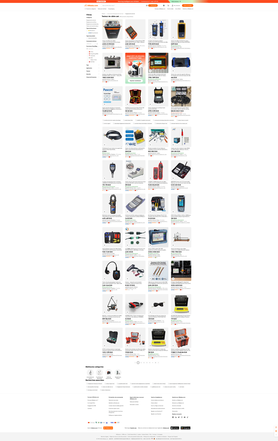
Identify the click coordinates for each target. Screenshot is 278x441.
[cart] (168, 5)
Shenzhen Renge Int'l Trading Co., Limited (180, 222)
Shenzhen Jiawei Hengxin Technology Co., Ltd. (135, 323)
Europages (160, 434)
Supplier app (133, 428)
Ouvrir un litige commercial (157, 405)
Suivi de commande (176, 405)
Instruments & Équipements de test (115, 13)
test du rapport (107, 123)
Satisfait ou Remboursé (114, 403)
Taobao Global (145, 434)
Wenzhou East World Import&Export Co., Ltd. (135, 189)
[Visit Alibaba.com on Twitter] (179, 417)
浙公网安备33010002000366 (162, 438)
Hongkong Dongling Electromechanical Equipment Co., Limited (181, 115)
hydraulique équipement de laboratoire (123, 123)
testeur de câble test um (108, 386)
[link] (276, 427)
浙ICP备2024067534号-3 (176, 438)
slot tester (182, 386)
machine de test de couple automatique (112, 120)
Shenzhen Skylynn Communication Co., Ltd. (135, 222)
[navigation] (93, 188)
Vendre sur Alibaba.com (177, 400)
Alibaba (103, 13)
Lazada (139, 434)
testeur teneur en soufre (183, 120)
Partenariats (175, 411)
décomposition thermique (93, 386)
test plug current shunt (92, 390)
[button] (147, 5)
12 (155, 362)
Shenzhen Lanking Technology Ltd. (110, 80)
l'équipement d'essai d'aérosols (123, 386)
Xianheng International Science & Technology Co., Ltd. (135, 114)
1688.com (124, 434)
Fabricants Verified (134, 401)
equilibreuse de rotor (156, 386)
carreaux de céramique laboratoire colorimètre (164, 120)
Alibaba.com (166, 428)
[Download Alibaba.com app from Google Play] (185, 428)
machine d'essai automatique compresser (143, 123)
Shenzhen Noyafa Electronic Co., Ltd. (110, 254)
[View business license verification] (152, 439)
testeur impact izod (110, 383)
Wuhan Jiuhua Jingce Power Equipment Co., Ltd (158, 81)
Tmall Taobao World (132, 434)
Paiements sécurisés (113, 400)
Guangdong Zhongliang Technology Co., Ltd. (112, 114)
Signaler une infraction (156, 414)
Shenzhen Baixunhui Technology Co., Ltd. (157, 47)
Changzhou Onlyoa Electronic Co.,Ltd (179, 188)
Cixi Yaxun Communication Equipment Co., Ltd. (158, 221)
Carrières (90, 408)
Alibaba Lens (94, 428)
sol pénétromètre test (122, 383)
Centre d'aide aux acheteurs (157, 400)
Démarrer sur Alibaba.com (178, 403)
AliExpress (118, 434)
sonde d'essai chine (129, 120)
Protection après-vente (114, 408)
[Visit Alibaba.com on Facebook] (173, 417)
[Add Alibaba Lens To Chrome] (108, 428)
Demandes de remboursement (158, 408)
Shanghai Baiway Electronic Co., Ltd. (110, 155)
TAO (150, 434)
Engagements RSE (92, 405)
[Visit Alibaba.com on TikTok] (187, 417)
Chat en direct (154, 403)
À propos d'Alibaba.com (93, 397)
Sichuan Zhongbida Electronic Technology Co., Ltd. (181, 48)
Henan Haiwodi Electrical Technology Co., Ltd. (181, 80)
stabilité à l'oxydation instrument (143, 120)
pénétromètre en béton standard (141, 386)
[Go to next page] (158, 362)
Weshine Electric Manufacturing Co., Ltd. (111, 321)
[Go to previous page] (135, 362)
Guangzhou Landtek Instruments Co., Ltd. (111, 189)
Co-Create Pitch (91, 403)
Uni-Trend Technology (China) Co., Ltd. (156, 188)
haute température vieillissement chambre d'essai (180, 383)
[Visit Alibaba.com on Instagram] (182, 417)
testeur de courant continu (170, 386)
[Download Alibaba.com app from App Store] (174, 428)
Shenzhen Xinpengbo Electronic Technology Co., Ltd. (158, 289)
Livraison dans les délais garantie (116, 405)
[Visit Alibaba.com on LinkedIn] (176, 417)
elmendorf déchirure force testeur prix (179, 123)
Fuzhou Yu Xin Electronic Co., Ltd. (109, 289)
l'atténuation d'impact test (161, 123)
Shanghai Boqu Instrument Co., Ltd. (179, 155)
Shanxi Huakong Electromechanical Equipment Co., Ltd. (112, 221)
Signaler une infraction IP (156, 411)
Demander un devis (134, 404)
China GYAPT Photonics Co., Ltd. (132, 47)
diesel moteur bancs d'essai (159, 383)
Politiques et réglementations (115, 415)
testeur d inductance (106, 390)
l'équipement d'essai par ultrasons (95, 383)
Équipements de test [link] (130, 13)
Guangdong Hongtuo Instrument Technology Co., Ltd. (135, 155)
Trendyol (154, 434)
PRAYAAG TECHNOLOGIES (154, 256)
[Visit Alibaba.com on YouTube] (184, 417)
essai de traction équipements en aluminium (141, 383)
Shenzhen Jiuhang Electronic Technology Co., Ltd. (181, 288)
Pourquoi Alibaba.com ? (93, 400)
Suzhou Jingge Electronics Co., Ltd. (179, 256)
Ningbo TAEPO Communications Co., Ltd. (157, 154)
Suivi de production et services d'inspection (116, 412)
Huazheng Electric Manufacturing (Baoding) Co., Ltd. (112, 47)
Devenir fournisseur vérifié (178, 408)
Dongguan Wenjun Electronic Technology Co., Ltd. (135, 256)
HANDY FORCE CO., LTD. (130, 288)
